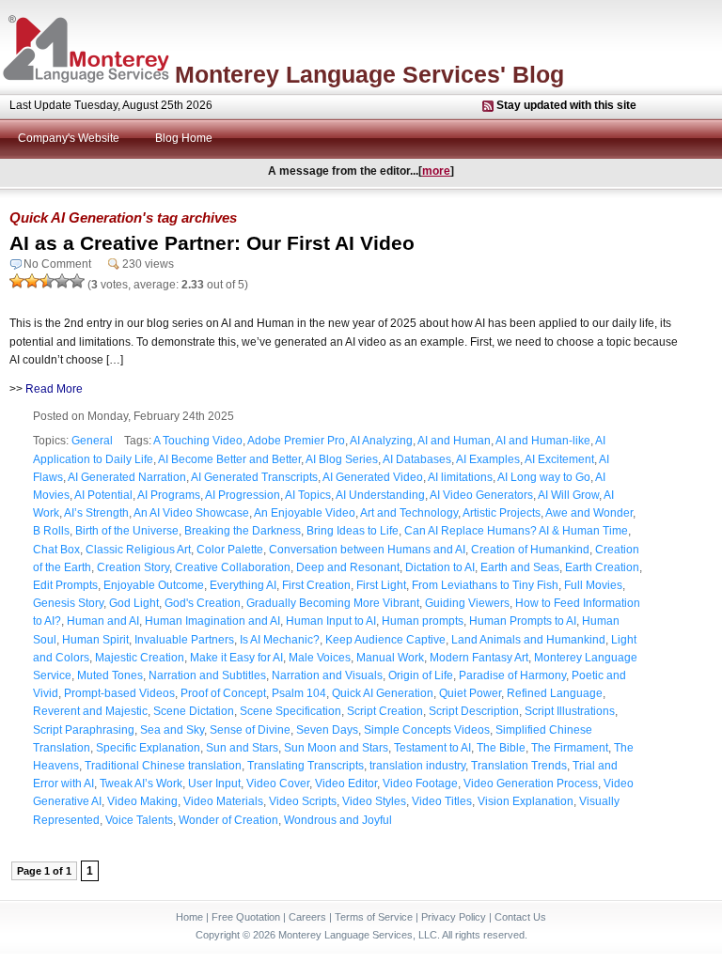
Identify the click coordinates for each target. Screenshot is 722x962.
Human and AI (103, 621)
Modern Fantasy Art (479, 657)
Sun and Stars (242, 747)
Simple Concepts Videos (427, 730)
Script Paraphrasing (83, 730)
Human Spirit (95, 639)
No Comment (57, 264)
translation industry (417, 765)
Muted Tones (110, 675)
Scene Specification (290, 711)
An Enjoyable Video (304, 513)
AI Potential (103, 495)
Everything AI (243, 585)
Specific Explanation (148, 747)
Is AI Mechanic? (280, 639)
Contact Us (520, 917)
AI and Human (454, 440)
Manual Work (390, 657)
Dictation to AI (440, 567)
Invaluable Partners (184, 639)
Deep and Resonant (348, 567)
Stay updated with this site (566, 105)
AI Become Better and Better (229, 459)
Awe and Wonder (589, 513)
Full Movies (593, 585)
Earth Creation (602, 567)
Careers (307, 917)
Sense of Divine (250, 730)
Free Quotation (246, 917)
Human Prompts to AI (522, 621)
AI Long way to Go (543, 477)
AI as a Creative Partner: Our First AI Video (212, 243)
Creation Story (133, 567)
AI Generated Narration (127, 477)
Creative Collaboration (232, 567)
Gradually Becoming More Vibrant (332, 603)
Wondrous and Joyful (338, 820)
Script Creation (385, 711)
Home (189, 917)
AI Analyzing (381, 440)
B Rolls (51, 530)
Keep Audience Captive (385, 639)
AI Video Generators (481, 495)
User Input (214, 783)
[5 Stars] (77, 280)
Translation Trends (519, 765)
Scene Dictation (193, 711)
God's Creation (203, 603)
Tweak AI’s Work (141, 783)
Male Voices (320, 657)
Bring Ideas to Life (352, 530)
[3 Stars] (47, 280)
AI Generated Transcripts (254, 477)
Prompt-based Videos (119, 693)
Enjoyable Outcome (153, 585)
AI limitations (460, 477)
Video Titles (442, 801)
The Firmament (569, 747)
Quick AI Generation (382, 693)
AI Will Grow (568, 495)
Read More (54, 389)
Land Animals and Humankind (528, 639)
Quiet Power (470, 693)
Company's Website (68, 138)
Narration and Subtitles (207, 675)
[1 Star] (16, 280)
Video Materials (223, 801)
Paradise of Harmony (512, 675)
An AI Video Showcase (191, 513)
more (436, 171)
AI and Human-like (542, 440)
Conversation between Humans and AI (367, 549)
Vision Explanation (525, 801)
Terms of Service (374, 917)
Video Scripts (303, 801)
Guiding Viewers (467, 603)
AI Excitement (559, 459)
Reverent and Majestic (90, 711)
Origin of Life (420, 675)
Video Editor (346, 783)
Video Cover (277, 783)
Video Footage (420, 783)
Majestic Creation (139, 657)
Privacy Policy (453, 917)
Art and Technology (409, 513)
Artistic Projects (502, 513)
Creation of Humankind (530, 549)
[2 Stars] (31, 280)
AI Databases (417, 459)
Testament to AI (432, 747)
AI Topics (308, 495)
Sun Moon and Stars (336, 747)
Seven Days (327, 730)
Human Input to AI (331, 621)
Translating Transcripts (305, 765)
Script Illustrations (570, 711)
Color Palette (229, 549)
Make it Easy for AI (236, 657)
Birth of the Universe (127, 530)
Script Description (474, 711)
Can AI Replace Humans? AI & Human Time (516, 530)
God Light (134, 603)
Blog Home (183, 138)
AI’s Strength (96, 513)
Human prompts (422, 621)
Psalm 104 (299, 693)
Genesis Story (68, 603)
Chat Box (56, 549)
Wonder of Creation (228, 820)
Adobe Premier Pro (296, 440)
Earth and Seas (519, 567)
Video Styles (374, 801)
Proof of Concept (223, 693)
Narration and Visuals (327, 675)
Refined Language (555, 693)
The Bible (501, 747)
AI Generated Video (372, 477)
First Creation (316, 585)
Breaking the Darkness (242, 530)
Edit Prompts (65, 585)
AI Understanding (380, 495)
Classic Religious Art (138, 549)
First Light (381, 585)
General (92, 440)
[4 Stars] (62, 280)
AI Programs (168, 495)
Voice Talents (139, 820)
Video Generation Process (530, 783)
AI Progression (242, 495)
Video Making (142, 801)
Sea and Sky (172, 730)
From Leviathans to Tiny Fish (485, 585)
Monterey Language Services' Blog (369, 74)
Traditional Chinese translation (163, 765)
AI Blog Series (342, 459)
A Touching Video (198, 440)
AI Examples (488, 459)
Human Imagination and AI (212, 621)
